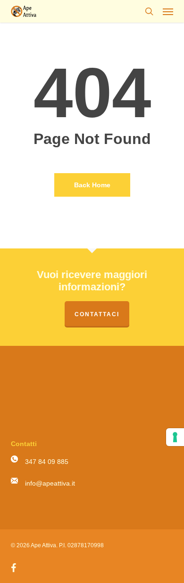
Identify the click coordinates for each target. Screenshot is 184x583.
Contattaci (97, 314)
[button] (168, 11)
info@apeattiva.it (50, 483)
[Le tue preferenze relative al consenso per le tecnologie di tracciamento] (175, 437)
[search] (149, 11)
